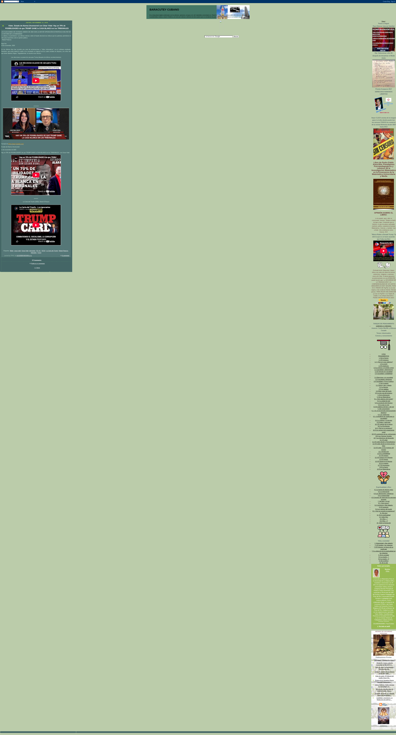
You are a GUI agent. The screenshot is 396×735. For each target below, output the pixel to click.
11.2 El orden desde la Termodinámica (383, 442)
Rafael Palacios (63, 251)
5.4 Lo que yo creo (383, 405)
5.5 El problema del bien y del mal (384, 407)
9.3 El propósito (383, 507)
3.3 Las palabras (384, 389)
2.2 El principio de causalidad (383, 371)
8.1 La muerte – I (384, 557)
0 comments (65, 255)
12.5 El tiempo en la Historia (383, 461)
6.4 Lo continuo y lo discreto (383, 420)
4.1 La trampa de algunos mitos (383, 489)
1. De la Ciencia (383, 358)
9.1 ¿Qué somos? (383, 503)
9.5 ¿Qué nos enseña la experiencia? (383, 511)
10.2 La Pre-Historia (384, 426)
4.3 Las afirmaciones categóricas (384, 493)
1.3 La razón (383, 364)
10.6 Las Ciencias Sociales (383, 436)
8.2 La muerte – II (383, 559)
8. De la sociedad (383, 555)
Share (383, 21)
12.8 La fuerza (383, 467)
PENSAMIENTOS (383, 356)
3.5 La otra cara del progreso (383, 393)
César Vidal (25, 251)
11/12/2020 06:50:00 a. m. (24, 255)
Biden (11, 251)
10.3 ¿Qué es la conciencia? (383, 428)
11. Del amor (383, 513)
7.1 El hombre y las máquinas (384, 545)
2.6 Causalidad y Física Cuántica (384, 381)
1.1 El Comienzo (384, 360)
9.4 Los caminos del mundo (383, 509)
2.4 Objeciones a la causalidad (383, 377)
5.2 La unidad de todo (383, 401)
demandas (32, 251)
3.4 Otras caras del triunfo (383, 391)
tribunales (34, 252)
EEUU (43, 251)
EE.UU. (38, 251)
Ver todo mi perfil (384, 626)
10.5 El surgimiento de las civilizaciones (384, 434)
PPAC (387, 571)
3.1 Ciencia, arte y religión (383, 385)
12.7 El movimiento (383, 465)
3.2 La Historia (383, 387)
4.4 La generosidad (383, 495)
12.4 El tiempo (383, 459)
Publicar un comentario (38, 263)
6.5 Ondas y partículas (383, 422)
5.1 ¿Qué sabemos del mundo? (383, 399)
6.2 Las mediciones (384, 414)
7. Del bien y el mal (383, 501)
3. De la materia (383, 383)
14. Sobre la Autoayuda (384, 523)
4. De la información (384, 395)
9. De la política (383, 561)
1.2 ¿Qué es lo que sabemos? (384, 362)
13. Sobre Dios (383, 517)
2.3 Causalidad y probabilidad (383, 373)
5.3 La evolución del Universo (383, 403)
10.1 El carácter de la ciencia (383, 424)
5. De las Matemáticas (383, 397)
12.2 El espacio (383, 455)
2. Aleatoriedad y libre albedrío (384, 543)
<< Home (37, 268)
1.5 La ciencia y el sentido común (384, 368)
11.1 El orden (384, 440)
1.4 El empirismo (384, 366)
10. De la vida (384, 563)
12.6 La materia (383, 463)
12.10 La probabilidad (383, 453)
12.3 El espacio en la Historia (383, 457)
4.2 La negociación (383, 491)
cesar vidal (17, 251)
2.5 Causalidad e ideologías (383, 379)
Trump (39, 252)
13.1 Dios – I (383, 519)
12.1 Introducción (383, 451)
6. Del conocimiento (384, 409)
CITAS (384, 354)
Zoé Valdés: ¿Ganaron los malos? (384, 660)
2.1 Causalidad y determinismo (383, 369)
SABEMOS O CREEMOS (383, 326)
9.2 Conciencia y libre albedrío (384, 505)
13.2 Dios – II (384, 521)
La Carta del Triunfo (52, 251)
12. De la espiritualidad (383, 515)
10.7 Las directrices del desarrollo (384, 438)
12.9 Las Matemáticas (383, 469)
